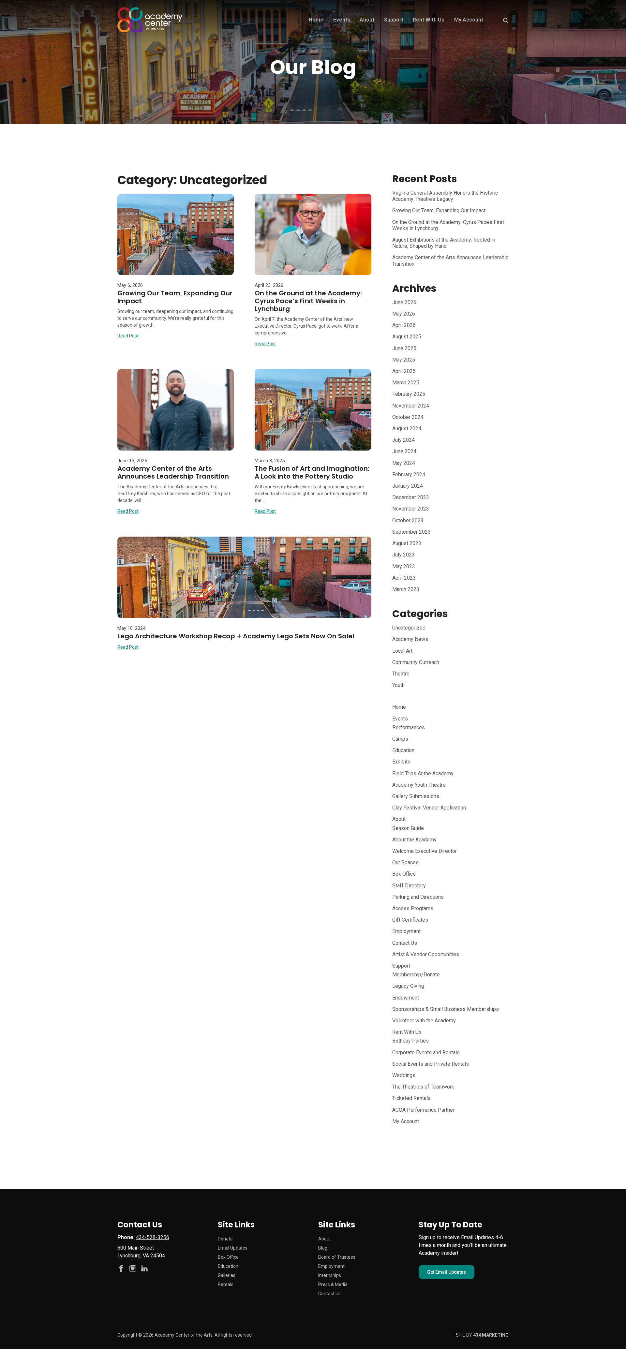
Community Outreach (415, 662)
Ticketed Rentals (411, 1098)
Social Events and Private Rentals (430, 1064)
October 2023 (408, 520)
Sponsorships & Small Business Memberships (445, 1009)
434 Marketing (491, 1335)
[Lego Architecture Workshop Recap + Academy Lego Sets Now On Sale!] (244, 577)
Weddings (403, 1075)
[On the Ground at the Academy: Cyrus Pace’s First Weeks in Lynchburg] (313, 234)
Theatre (401, 674)
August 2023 (406, 543)
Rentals (225, 1284)
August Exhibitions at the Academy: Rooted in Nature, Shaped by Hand (443, 243)
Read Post (128, 335)
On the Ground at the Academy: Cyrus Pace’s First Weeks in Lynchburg (308, 301)
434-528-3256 (152, 1237)
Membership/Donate (416, 974)
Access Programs (412, 908)
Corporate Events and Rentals (426, 1052)
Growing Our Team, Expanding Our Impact (174, 297)
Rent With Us (428, 20)
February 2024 (408, 474)
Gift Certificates (410, 920)
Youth (398, 685)
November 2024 (410, 406)
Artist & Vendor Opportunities (425, 954)
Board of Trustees (336, 1257)
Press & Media (333, 1284)
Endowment (405, 998)
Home (316, 20)
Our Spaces (405, 862)
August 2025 (406, 337)
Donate (225, 1238)
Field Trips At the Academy (423, 773)
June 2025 (404, 348)
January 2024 (407, 486)
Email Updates (232, 1248)
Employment (406, 931)
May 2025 (403, 360)
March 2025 (405, 382)
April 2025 (404, 371)
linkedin (144, 1268)
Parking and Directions (418, 897)
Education (403, 750)
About (367, 20)
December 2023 (410, 497)
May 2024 (403, 463)
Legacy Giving (408, 986)
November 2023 (410, 509)
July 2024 (403, 440)
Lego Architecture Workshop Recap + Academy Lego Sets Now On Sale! (236, 636)
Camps (400, 739)
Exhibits (401, 762)
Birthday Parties (410, 1041)
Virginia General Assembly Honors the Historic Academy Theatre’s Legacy (445, 196)
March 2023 (405, 589)
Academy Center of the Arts (150, 20)
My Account (468, 20)
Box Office (404, 874)
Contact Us (404, 943)
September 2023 (411, 532)
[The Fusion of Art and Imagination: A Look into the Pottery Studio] (313, 410)
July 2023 (403, 555)
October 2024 (408, 417)
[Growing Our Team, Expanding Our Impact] (175, 234)
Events (341, 20)
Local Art (402, 651)
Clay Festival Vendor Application (429, 808)
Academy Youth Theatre (419, 785)
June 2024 (404, 451)
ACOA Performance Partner (423, 1110)
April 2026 (404, 325)
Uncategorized (408, 628)
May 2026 (403, 314)
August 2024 (406, 428)
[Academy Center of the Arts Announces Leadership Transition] (175, 410)
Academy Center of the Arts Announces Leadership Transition (173, 472)
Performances (408, 727)
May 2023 (403, 566)
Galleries (226, 1275)
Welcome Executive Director (424, 851)
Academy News (410, 639)
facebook (121, 1268)
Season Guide (408, 828)
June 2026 (404, 302)
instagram (132, 1268)
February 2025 (408, 394)
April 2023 (404, 578)
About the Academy (414, 840)
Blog (322, 1248)
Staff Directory (409, 885)
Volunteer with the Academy (424, 1020)
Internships (329, 1275)
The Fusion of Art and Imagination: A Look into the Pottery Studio (312, 472)
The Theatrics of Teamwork (423, 1087)
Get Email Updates (446, 1272)
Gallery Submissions (415, 796)
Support (393, 20)
